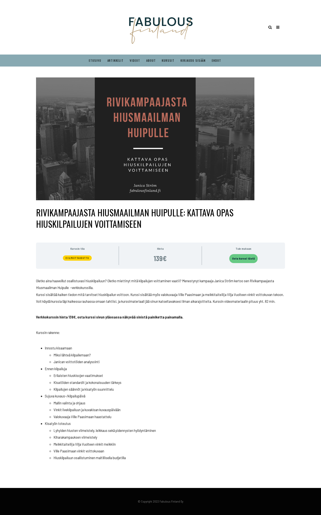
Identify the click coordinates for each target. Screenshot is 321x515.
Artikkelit (115, 60)
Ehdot (216, 60)
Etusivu (95, 60)
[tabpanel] (160, 369)
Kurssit (168, 60)
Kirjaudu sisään (193, 60)
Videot (135, 60)
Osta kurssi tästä (243, 258)
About (151, 60)
